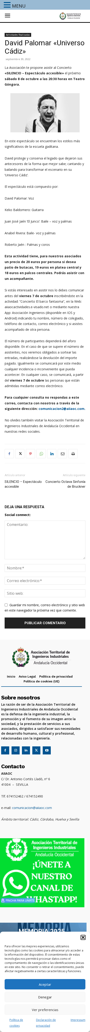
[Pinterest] (30, 453)
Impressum (78, 1020)
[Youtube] (47, 750)
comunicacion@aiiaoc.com (32, 808)
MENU (19, 6)
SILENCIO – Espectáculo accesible (23, 484)
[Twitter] (19, 453)
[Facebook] (9, 453)
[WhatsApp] (41, 453)
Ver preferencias (45, 1009)
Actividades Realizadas (18, 34)
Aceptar (45, 984)
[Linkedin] (51, 453)
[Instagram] (16, 750)
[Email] (62, 453)
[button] (83, 937)
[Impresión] (73, 453)
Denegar (45, 997)
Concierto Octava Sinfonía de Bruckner (65, 484)
